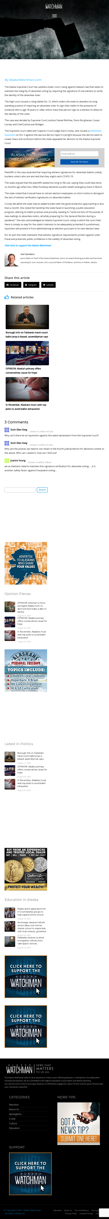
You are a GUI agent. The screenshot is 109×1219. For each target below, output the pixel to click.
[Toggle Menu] (54, 15)
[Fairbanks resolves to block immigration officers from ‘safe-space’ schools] (10, 942)
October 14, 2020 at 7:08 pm (39, 462)
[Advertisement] (26, 517)
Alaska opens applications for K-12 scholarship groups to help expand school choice (31, 912)
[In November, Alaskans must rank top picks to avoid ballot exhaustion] (10, 636)
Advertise (57, 1210)
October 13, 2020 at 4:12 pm (41, 431)
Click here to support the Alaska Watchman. (28, 245)
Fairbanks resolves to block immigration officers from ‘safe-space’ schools (30, 940)
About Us (68, 1210)
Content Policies (86, 1213)
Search (42, 490)
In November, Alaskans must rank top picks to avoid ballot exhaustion (31, 634)
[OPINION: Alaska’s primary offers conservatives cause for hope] (10, 622)
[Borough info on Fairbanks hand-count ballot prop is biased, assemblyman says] (10, 757)
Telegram (32, 284)
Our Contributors (82, 1210)
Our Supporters (98, 1210)
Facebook (14, 284)
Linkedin (49, 284)
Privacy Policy (71, 1213)
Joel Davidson (27, 254)
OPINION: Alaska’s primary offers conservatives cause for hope (32, 621)
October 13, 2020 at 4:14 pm (41, 445)
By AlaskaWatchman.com (23, 80)
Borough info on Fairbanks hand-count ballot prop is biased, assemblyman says (30, 756)
